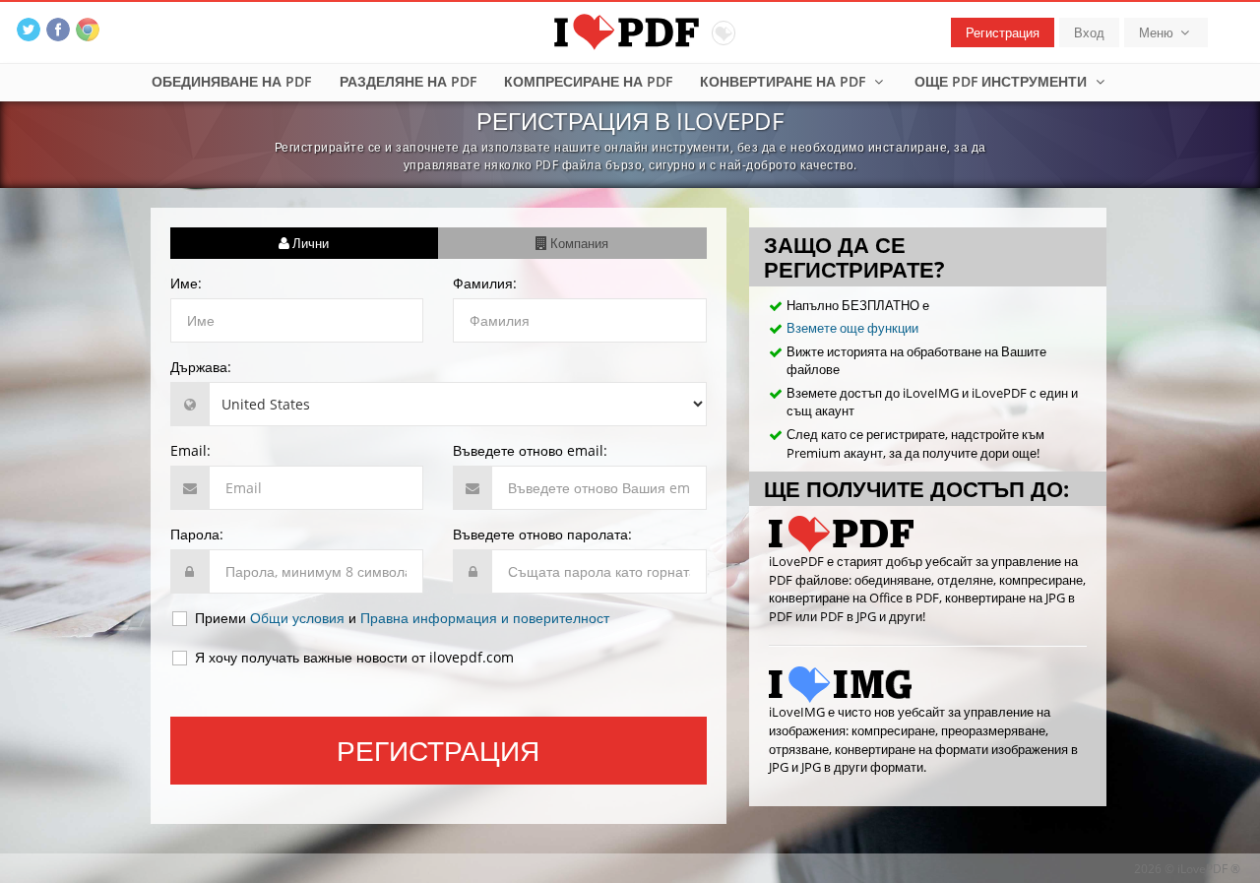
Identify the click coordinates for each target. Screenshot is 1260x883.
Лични (309, 243)
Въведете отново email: (530, 450)
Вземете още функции (852, 328)
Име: (186, 283)
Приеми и (400, 617)
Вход (1089, 32)
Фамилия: (485, 283)
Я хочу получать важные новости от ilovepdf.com (352, 657)
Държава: (200, 366)
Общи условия (297, 617)
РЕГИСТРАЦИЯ (438, 750)
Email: (190, 450)
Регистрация (1003, 32)
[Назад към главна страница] (630, 29)
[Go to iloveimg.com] (928, 684)
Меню (1157, 32)
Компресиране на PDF (588, 81)
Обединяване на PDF (231, 81)
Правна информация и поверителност (484, 617)
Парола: (196, 534)
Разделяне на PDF (408, 81)
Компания (577, 243)
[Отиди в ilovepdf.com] (928, 534)
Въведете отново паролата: (542, 534)
